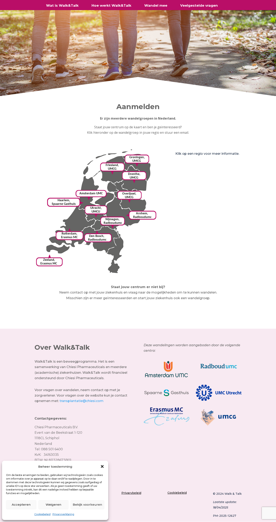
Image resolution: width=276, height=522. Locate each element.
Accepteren (21, 504)
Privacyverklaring (63, 514)
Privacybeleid (131, 493)
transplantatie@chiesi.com (81, 401)
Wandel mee (155, 5)
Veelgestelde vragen (199, 5)
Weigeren (53, 504)
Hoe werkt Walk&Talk (111, 5)
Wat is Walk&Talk (62, 5)
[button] (102, 466)
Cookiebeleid (42, 514)
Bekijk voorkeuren (87, 504)
